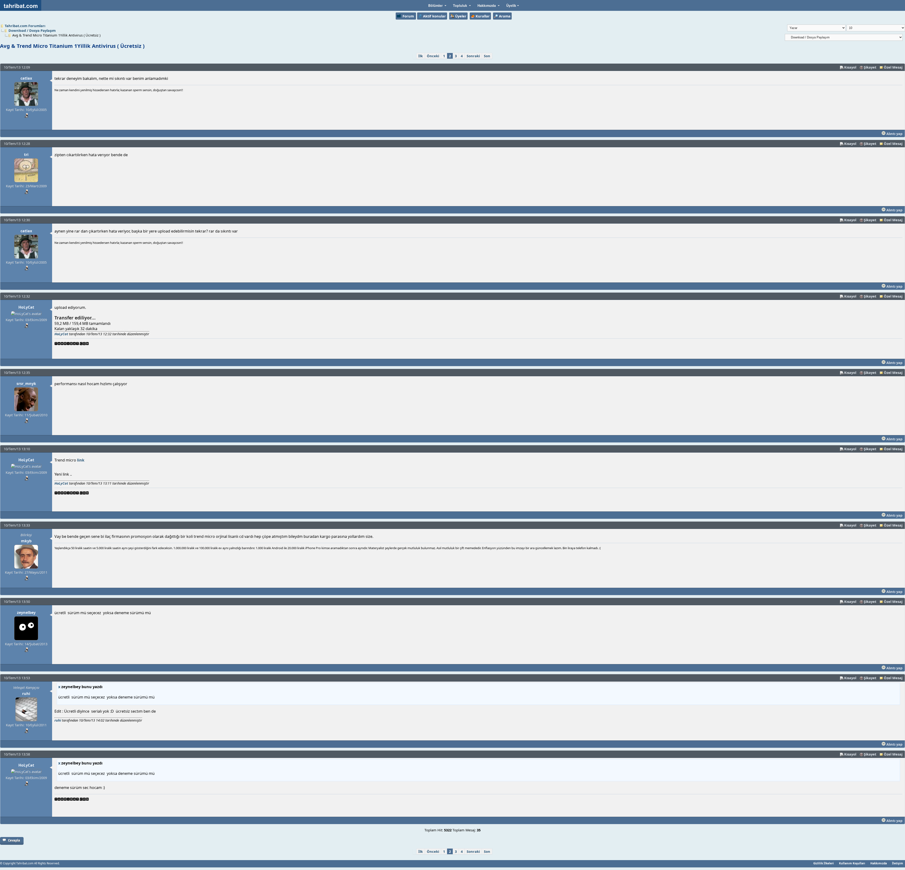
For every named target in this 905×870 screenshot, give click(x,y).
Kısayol (850, 67)
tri (26, 154)
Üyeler (460, 16)
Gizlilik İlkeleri (823, 863)
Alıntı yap (893, 133)
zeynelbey (26, 612)
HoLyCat (26, 307)
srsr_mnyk (26, 383)
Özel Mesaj (893, 67)
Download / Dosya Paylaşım (32, 30)
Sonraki (473, 55)
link (80, 460)
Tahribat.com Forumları (25, 25)
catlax (26, 78)
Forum (408, 16)
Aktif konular (434, 16)
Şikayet (870, 67)
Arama (504, 16)
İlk (420, 55)
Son (487, 55)
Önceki (433, 55)
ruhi (26, 693)
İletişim (897, 863)
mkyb (26, 540)
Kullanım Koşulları (852, 863)
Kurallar (483, 16)
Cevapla (14, 840)
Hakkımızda (878, 863)
